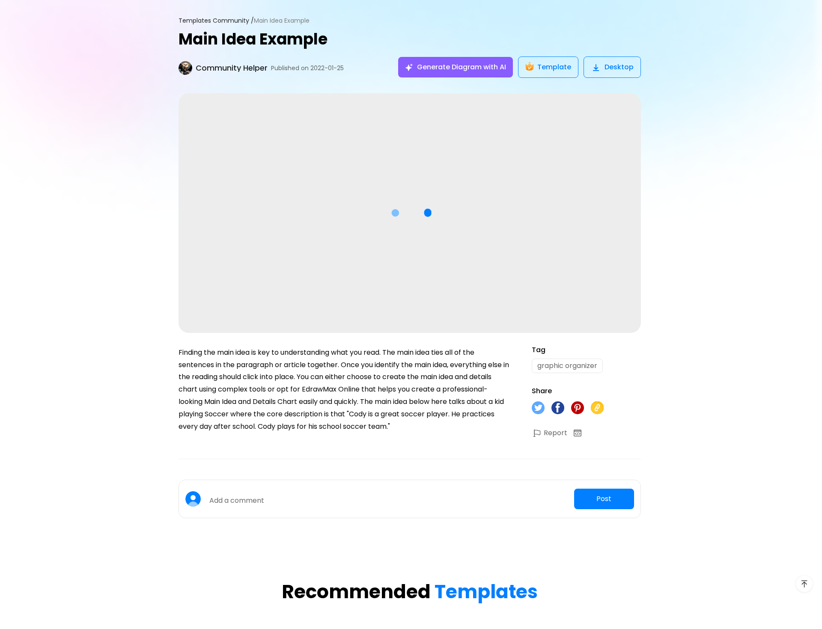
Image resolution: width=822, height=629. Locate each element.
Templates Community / (216, 20)
